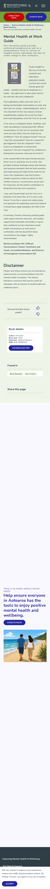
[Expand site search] (29, 5)
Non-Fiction (30, 374)
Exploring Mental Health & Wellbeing (21, 859)
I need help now (13, 17)
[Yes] (38, 308)
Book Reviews (16, 374)
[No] (38, 314)
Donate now (36, 17)
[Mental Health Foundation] (15, 5)
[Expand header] (43, 6)
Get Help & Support (12, 866)
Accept (10, 883)
